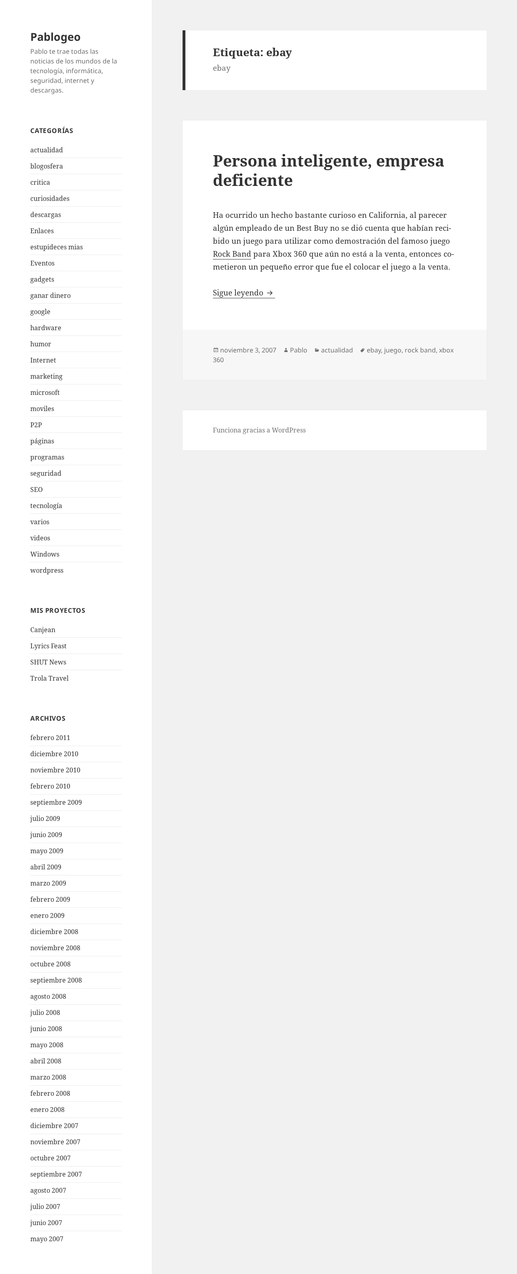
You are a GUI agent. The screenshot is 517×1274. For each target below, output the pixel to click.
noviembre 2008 (55, 947)
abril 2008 (45, 1061)
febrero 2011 (50, 737)
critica (40, 182)
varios (39, 521)
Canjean (42, 629)
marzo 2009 (48, 883)
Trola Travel (49, 678)
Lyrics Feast (48, 645)
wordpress (46, 570)
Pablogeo (55, 36)
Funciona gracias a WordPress (259, 430)
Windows (44, 554)
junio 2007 (46, 1222)
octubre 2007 (50, 1158)
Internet (43, 360)
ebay (374, 350)
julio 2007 (45, 1206)
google (40, 311)
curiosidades (49, 198)
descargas (45, 214)
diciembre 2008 (54, 931)
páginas (42, 441)
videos (40, 538)
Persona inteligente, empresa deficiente (328, 170)
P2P (36, 424)
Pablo (298, 350)
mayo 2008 (46, 1044)
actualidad (46, 150)
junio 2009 (46, 834)
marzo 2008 (48, 1077)
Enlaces (42, 230)
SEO (36, 489)
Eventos (42, 263)
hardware (45, 327)
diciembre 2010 (54, 753)
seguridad (45, 473)
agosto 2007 (48, 1190)
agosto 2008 (48, 996)
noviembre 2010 (55, 770)
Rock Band (232, 254)
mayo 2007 (46, 1238)
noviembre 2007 (55, 1141)
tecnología (46, 505)
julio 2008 (45, 1012)
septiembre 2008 (56, 980)
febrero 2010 (50, 786)
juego (392, 350)
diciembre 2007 (54, 1125)
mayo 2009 (46, 850)
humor (40, 344)
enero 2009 (47, 915)
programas (47, 457)
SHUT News (48, 662)
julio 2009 (45, 818)
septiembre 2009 (56, 802)
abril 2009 (45, 867)
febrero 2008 (50, 1093)
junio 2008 (46, 1028)
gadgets (42, 279)
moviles (42, 408)
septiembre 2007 (56, 1174)
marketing (46, 376)
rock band (420, 350)
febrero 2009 (50, 899)
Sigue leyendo (244, 292)
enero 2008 (47, 1109)
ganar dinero (50, 295)
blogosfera (46, 166)
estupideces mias (56, 247)
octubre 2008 (50, 964)
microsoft (45, 392)
